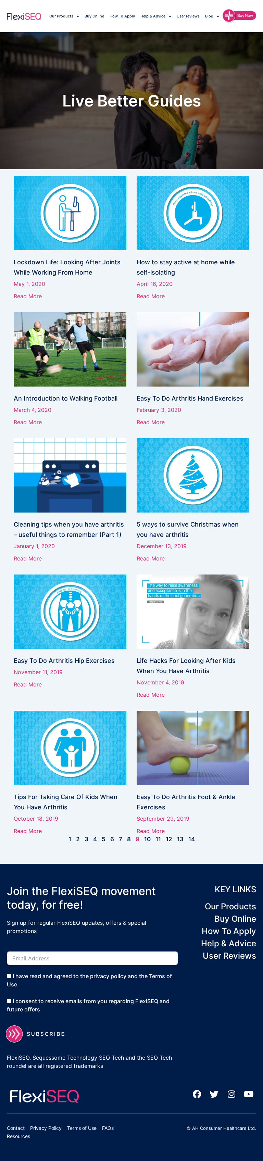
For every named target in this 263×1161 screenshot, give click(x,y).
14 (191, 839)
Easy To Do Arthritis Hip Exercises (64, 660)
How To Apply (122, 16)
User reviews (188, 16)
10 (147, 839)
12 (169, 839)
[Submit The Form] (39, 1034)
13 (180, 839)
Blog (209, 16)
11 (158, 839)
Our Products (61, 16)
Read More (28, 296)
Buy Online (94, 16)
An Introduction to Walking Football (65, 398)
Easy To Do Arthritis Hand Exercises (190, 398)
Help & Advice (152, 16)
